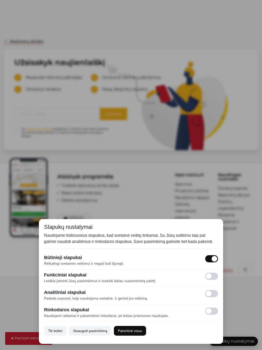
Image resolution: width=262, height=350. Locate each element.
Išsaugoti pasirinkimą (90, 331)
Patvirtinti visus (130, 331)
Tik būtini (55, 331)
